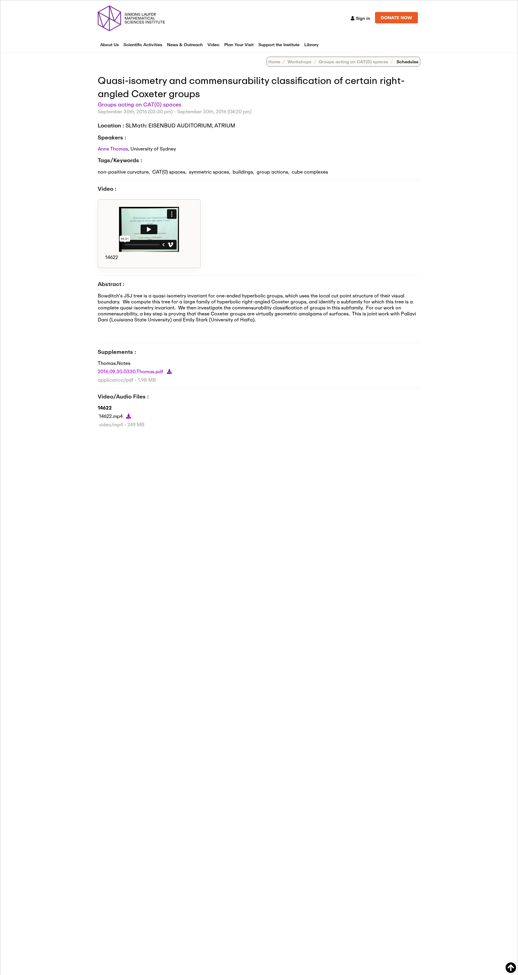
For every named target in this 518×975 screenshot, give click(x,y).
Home (274, 61)
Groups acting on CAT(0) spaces (353, 61)
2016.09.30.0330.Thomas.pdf (131, 371)
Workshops (299, 61)
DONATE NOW (396, 17)
